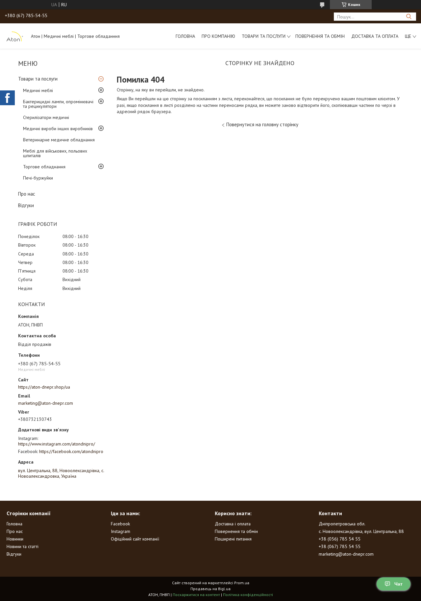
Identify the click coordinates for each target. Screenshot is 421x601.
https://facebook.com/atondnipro (71, 451)
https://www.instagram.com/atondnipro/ (56, 444)
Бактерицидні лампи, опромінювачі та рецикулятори (58, 104)
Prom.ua (241, 582)
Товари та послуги (263, 36)
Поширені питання (233, 539)
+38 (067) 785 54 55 (339, 546)
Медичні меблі (38, 90)
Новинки (15, 539)
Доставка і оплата (233, 524)
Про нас (26, 194)
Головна (185, 36)
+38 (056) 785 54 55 (339, 539)
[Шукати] (408, 16)
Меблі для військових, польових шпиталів (55, 153)
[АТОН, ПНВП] (15, 36)
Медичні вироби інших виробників (58, 129)
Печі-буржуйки (38, 178)
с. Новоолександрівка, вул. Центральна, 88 (361, 531)
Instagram (120, 531)
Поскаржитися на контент (196, 594)
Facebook (120, 524)
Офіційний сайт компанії (135, 539)
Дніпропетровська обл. (342, 524)
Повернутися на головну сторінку (262, 124)
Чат (398, 584)
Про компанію (218, 36)
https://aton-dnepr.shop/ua (44, 387)
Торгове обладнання (44, 167)
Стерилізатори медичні (46, 117)
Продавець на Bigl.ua (210, 588)
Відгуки (26, 205)
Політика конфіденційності (248, 594)
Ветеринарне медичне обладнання (59, 140)
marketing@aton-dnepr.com (45, 403)
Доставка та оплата (374, 36)
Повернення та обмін (320, 36)
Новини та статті (22, 546)
